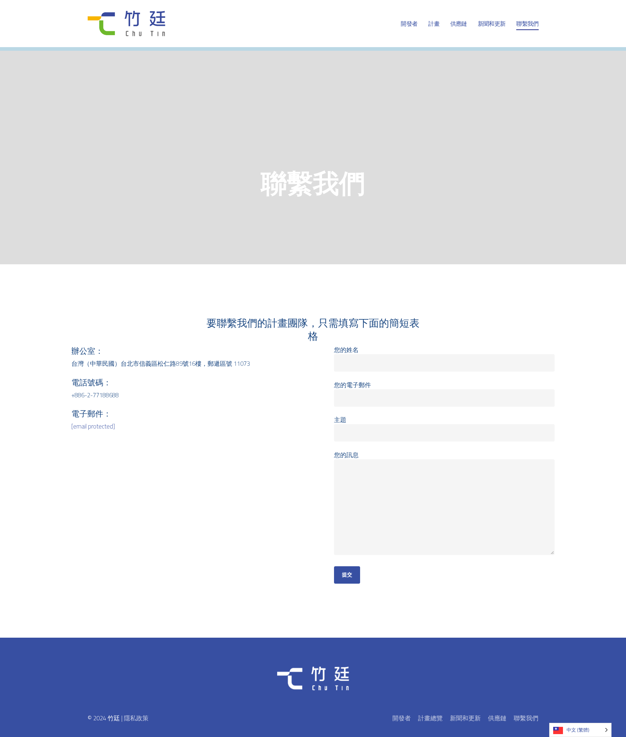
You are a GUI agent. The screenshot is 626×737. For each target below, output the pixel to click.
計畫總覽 (430, 718)
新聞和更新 (465, 718)
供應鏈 (497, 718)
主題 (340, 419)
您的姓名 (346, 349)
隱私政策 (136, 718)
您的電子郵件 (352, 385)
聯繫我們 (526, 718)
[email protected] (93, 426)
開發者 (401, 718)
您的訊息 (346, 455)
